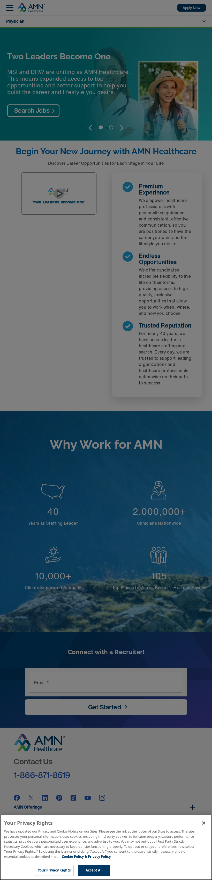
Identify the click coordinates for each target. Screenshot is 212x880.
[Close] (203, 823)
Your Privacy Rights (54, 870)
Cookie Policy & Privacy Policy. (86, 856)
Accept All (94, 870)
